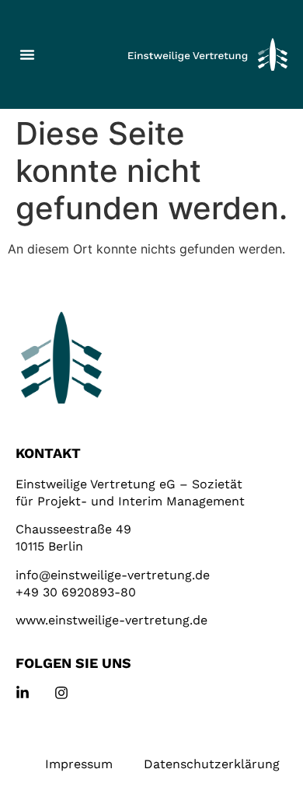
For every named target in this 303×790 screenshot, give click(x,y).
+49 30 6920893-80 (76, 592)
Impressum (79, 764)
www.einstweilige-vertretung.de (111, 620)
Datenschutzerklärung (212, 764)
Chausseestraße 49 (73, 529)
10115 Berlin (49, 546)
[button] (27, 54)
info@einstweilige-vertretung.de (113, 575)
